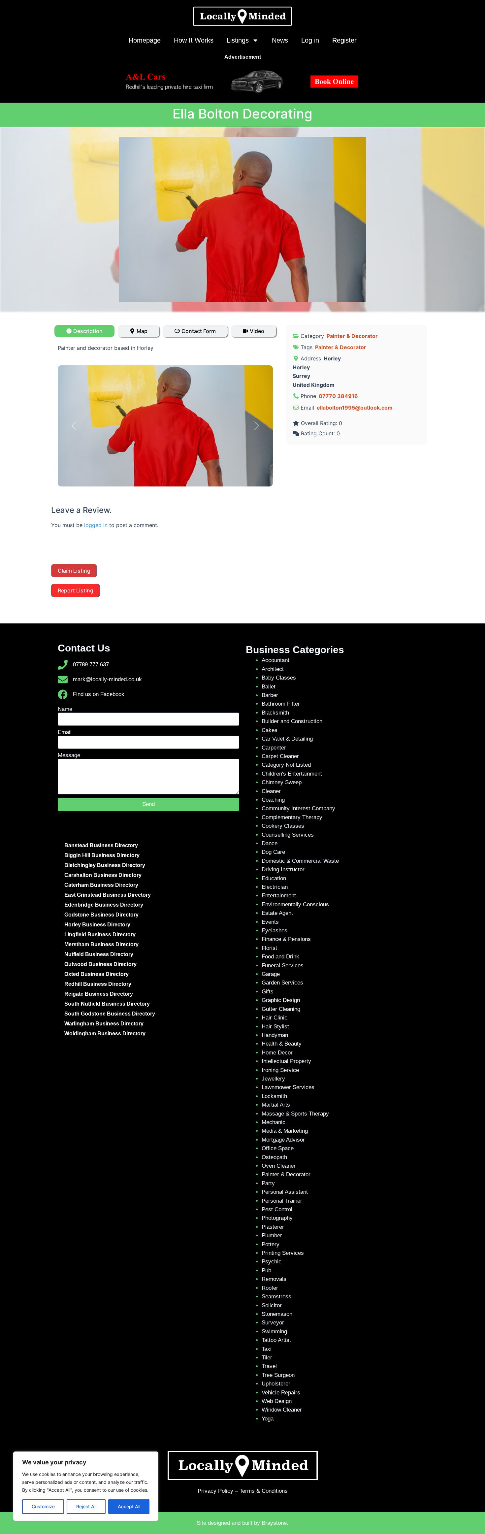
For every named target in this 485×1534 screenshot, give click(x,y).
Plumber (272, 1235)
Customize (43, 1506)
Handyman (275, 1035)
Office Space (278, 1148)
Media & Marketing (285, 1131)
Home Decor (277, 1053)
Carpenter (274, 748)
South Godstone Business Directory (109, 1014)
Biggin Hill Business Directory (102, 855)
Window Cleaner (282, 1410)
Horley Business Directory (97, 924)
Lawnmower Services (288, 1087)
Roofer (270, 1288)
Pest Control (277, 1209)
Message (69, 755)
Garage (271, 974)
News (280, 40)
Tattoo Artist (276, 1340)
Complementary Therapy (292, 817)
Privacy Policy (215, 1491)
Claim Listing (74, 570)
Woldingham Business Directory (105, 1033)
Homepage (145, 40)
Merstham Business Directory (101, 944)
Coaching (273, 800)
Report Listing (75, 590)
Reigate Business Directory (98, 994)
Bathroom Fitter (281, 704)
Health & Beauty (282, 1044)
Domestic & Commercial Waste (300, 861)
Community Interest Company (298, 808)
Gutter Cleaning (281, 1009)
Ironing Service (280, 1070)
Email (65, 732)
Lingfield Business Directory (100, 934)
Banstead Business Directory (101, 845)
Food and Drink (280, 956)
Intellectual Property (286, 1061)
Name (65, 709)
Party (268, 1183)
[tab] (84, 331)
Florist (269, 948)
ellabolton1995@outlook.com (355, 407)
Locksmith (274, 1096)
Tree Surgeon (278, 1375)
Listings (238, 40)
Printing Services (283, 1253)
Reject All (86, 1506)
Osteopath (274, 1157)
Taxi (267, 1349)
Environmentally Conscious (295, 904)
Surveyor (273, 1322)
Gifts (268, 991)
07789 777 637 (91, 664)
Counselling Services (288, 835)
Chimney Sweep (282, 782)
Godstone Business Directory (101, 914)
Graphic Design (281, 1000)
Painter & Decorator (352, 336)
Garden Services (282, 983)
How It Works (193, 40)
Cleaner (271, 791)
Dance (269, 843)
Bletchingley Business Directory (104, 865)
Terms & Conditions (264, 1491)
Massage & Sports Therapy (295, 1114)
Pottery (270, 1244)
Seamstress (276, 1296)
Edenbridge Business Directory (103, 905)
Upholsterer (276, 1384)
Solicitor (272, 1305)
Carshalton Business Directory (103, 875)
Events (270, 922)
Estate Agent (277, 913)
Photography (277, 1218)
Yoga (268, 1419)
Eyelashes (274, 930)
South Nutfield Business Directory (107, 1004)
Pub (266, 1270)
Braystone (274, 1523)
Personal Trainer (282, 1201)
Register (344, 40)
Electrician (275, 887)
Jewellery (273, 1079)
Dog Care (273, 852)
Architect (273, 669)
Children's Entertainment (292, 774)
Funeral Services (283, 965)
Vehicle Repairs (281, 1392)
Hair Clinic (274, 1018)
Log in (310, 40)
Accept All (129, 1506)
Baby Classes (279, 678)
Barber (270, 695)
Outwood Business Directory (100, 964)
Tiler (267, 1357)
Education (274, 878)
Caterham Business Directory (101, 885)
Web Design (277, 1401)
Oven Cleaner (279, 1166)
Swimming (274, 1331)
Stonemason (277, 1314)
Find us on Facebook (98, 694)
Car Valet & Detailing (287, 739)
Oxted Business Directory (96, 974)
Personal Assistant (285, 1192)
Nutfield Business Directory (98, 954)
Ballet (268, 687)
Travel (269, 1366)
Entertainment (279, 895)
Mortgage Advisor (283, 1140)
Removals (274, 1279)
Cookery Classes (283, 826)
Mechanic (273, 1122)
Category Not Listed (286, 765)
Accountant (275, 660)
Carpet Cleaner (280, 756)
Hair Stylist (275, 1026)
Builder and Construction (292, 721)
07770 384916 (338, 396)
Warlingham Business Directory (104, 1023)
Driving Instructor (283, 869)
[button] (74, 425)
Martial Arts (276, 1105)
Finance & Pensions (286, 939)
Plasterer (273, 1227)
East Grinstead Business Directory (107, 895)
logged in (96, 525)
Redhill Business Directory (97, 984)
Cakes (269, 730)
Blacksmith (275, 713)
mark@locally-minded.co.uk (107, 679)
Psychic (271, 1261)
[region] (85, 1486)
